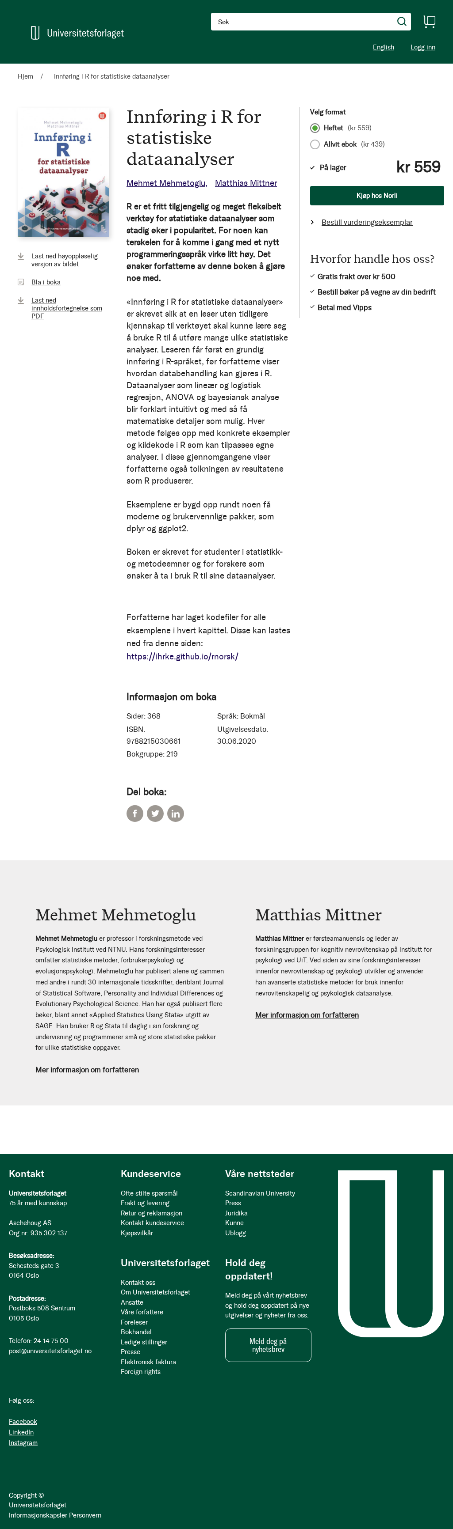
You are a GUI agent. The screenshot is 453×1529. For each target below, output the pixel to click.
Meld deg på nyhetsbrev (268, 1345)
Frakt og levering (145, 1203)
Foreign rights (141, 1372)
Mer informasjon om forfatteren (87, 1069)
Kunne (234, 1223)
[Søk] (402, 21)
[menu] (115, 67)
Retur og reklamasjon (151, 1213)
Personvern (85, 1515)
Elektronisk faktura (148, 1362)
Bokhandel (136, 1332)
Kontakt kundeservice (152, 1223)
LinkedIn (175, 813)
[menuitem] (29, 67)
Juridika (236, 1213)
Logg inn (423, 47)
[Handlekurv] (429, 21)
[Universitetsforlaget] (77, 33)
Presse (130, 1352)
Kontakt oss (138, 1283)
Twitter (155, 813)
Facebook (135, 813)
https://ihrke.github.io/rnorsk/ (183, 656)
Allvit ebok (354, 144)
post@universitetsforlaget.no (50, 1351)
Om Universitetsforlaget (155, 1292)
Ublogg (235, 1233)
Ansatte (132, 1302)
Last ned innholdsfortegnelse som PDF (66, 308)
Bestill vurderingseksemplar (367, 222)
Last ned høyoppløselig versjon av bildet (64, 260)
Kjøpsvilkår (137, 1233)
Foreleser (134, 1322)
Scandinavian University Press (260, 1198)
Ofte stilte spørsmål (149, 1193)
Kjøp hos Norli (377, 196)
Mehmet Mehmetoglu (166, 183)
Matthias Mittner (246, 183)
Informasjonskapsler (38, 1515)
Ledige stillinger (144, 1342)
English (383, 47)
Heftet (348, 128)
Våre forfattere (142, 1312)
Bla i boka (46, 282)
